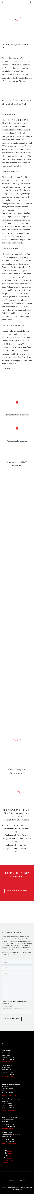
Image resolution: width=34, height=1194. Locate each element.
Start (18, 4)
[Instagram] (8, 1151)
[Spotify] (8, 1156)
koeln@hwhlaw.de (7, 1061)
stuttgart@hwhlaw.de (8, 1110)
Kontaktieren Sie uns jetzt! (17, 891)
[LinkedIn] (9, 1153)
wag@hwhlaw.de (10, 838)
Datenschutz (21, 1180)
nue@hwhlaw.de (10, 848)
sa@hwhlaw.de (10, 828)
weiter (17, 740)
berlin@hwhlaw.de (7, 1128)
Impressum (12, 1180)
